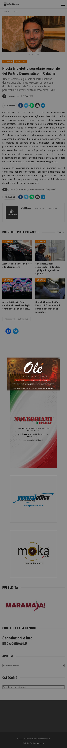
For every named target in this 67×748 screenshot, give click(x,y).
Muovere (40, 743)
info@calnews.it (14, 643)
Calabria (7, 61)
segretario (51, 189)
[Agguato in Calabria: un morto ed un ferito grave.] (17, 250)
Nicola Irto (22, 189)
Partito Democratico (37, 189)
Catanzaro (20, 61)
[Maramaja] (25, 606)
